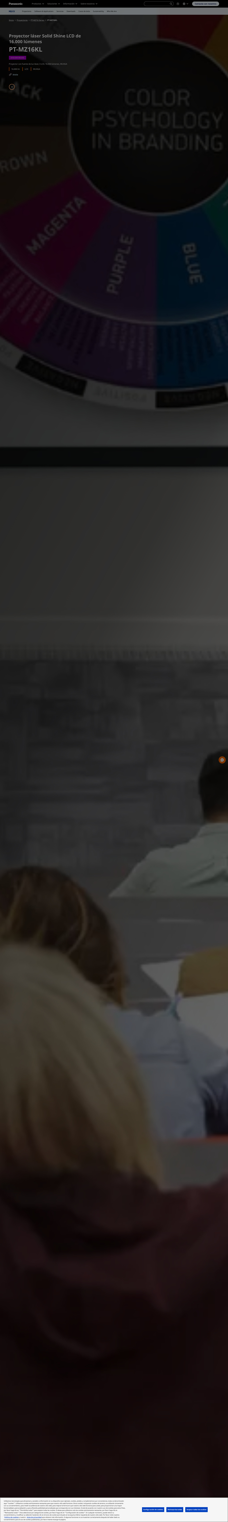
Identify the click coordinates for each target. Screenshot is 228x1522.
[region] (114, 1510)
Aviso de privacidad (34, 1517)
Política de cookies (11, 1517)
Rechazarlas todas (175, 1509)
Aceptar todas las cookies (196, 1509)
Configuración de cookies (153, 1509)
